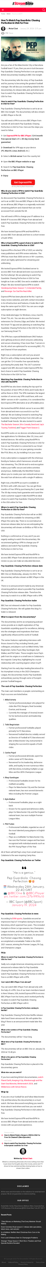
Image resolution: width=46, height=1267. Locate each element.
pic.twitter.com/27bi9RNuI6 (24, 896)
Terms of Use (40, 1262)
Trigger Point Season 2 (29, 428)
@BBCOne (15, 893)
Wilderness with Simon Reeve (13, 1087)
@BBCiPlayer (35, 893)
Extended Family (34, 288)
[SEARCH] (43, 10)
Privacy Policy (23, 1264)
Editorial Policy (13, 1262)
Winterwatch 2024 (25, 1083)
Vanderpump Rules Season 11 (14, 288)
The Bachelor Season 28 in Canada (15, 424)
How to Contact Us (27, 1262)
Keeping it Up (17, 1080)
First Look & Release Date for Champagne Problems (19, 1238)
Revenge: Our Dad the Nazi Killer (18, 291)
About (4, 1262)
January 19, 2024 (24, 905)
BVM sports (17, 918)
